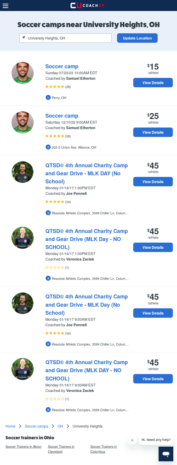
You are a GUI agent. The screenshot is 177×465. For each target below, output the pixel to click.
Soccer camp (61, 66)
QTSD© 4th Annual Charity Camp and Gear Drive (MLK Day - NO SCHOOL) (86, 239)
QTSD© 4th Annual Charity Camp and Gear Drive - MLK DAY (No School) (86, 173)
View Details (153, 82)
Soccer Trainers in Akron (23, 446)
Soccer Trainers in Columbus (103, 449)
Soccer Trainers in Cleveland (61, 449)
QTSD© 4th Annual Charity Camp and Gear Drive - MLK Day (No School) (86, 304)
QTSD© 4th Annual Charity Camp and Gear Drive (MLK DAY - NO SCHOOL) (86, 370)
